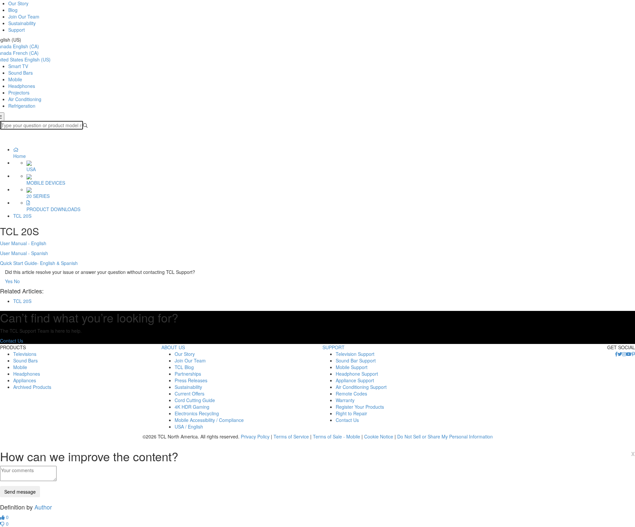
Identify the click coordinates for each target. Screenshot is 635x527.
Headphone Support (357, 373)
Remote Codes (351, 393)
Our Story (18, 3)
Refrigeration (21, 105)
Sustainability (22, 23)
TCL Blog (184, 367)
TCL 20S (22, 215)
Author (43, 507)
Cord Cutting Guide (195, 400)
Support (16, 29)
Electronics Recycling (197, 413)
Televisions (24, 354)
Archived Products (32, 387)
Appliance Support (355, 380)
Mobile (15, 79)
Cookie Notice (378, 436)
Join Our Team (23, 16)
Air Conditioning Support (361, 387)
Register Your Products (360, 406)
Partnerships (188, 373)
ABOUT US (173, 347)
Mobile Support (351, 367)
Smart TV (18, 66)
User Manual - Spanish (24, 253)
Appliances (24, 380)
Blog (13, 10)
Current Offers (189, 393)
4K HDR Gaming (192, 406)
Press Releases (191, 380)
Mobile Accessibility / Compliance (209, 420)
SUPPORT (333, 347)
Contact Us (11, 340)
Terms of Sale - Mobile (336, 436)
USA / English (189, 426)
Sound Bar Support (356, 360)
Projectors (18, 92)
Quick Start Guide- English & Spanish (39, 263)
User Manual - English (23, 243)
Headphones (21, 86)
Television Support (355, 354)
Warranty (345, 400)
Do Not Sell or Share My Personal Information (445, 436)
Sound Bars (20, 72)
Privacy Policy (255, 436)
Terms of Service (291, 436)
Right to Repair (351, 413)
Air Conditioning (24, 99)
